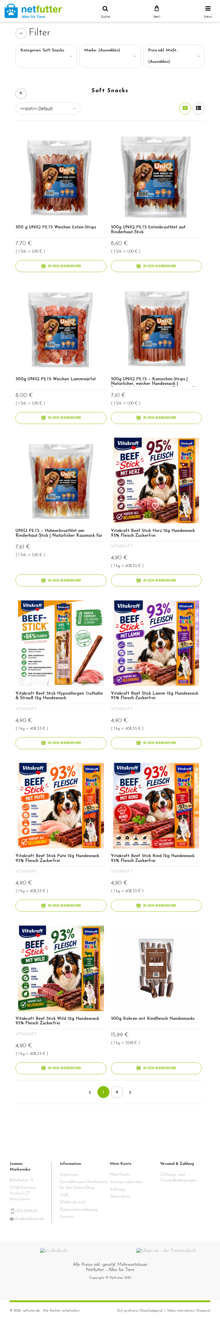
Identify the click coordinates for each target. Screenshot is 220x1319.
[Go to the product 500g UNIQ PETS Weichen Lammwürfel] (61, 328)
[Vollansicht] (198, 108)
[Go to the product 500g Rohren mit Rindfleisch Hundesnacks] (156, 968)
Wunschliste (120, 1197)
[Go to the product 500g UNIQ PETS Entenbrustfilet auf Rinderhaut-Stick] (156, 177)
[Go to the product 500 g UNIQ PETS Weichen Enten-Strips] (61, 177)
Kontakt (67, 1217)
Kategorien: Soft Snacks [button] (42, 50)
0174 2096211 (26, 1211)
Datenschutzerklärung (78, 1210)
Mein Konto (120, 1175)
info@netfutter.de (29, 1219)
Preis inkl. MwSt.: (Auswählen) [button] (163, 56)
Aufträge (117, 1189)
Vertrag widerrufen (126, 1182)
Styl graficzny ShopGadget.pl (139, 1310)
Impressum (69, 1175)
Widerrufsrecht (73, 1202)
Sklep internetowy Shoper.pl (188, 1310)
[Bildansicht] (185, 108)
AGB (64, 1195)
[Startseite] (33, 11)
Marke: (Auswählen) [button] (102, 50)
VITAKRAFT (122, 546)
